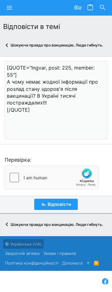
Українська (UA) (25, 243)
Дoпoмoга (72, 262)
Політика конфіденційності (31, 262)
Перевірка (17, 160)
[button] (9, 7)
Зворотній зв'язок (22, 253)
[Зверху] (88, 263)
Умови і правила (60, 253)
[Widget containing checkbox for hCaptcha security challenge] (52, 177)
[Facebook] (105, 281)
